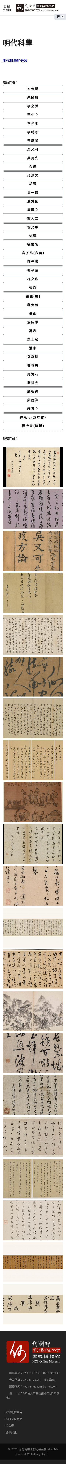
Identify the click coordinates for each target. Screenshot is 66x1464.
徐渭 (33, 236)
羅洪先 (33, 383)
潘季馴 (33, 357)
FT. (48, 1454)
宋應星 (33, 141)
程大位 (33, 305)
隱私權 (10, 1425)
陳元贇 (33, 262)
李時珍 (33, 132)
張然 (33, 287)
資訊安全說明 (14, 1419)
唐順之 (33, 210)
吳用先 (33, 158)
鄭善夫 (33, 365)
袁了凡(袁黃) (33, 253)
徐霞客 (33, 244)
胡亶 (33, 184)
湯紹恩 (33, 322)
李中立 (33, 115)
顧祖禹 (33, 391)
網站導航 (49, 1379)
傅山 (33, 313)
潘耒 (33, 348)
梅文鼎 (33, 279)
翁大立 (33, 218)
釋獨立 (33, 409)
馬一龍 (33, 192)
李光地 (33, 123)
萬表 (33, 331)
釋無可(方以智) (33, 417)
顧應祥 (33, 400)
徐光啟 (33, 227)
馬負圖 (33, 201)
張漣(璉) (33, 296)
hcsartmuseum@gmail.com (40, 1386)
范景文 (33, 175)
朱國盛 (33, 97)
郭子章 (33, 270)
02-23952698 (51, 1373)
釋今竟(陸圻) (33, 426)
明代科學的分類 (15, 61)
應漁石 (33, 374)
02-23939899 (31, 1373)
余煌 (33, 167)
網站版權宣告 (14, 1412)
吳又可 (33, 149)
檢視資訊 (11, 1432)
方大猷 (33, 89)
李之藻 (33, 106)
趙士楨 (33, 339)
